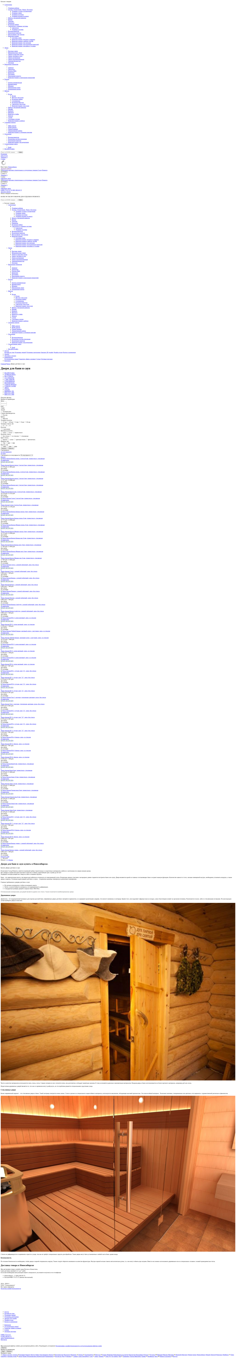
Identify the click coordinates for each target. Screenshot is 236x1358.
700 (4, 443)
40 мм (11, 422)
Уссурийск (114, 1356)
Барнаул (27, 1355)
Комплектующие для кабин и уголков (24, 46)
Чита (156, 1356)
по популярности (6, 452)
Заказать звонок (6, 192)
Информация (8, 357)
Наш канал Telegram (7, 1293)
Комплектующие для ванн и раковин (23, 39)
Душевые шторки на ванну (20, 16)
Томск (96, 1356)
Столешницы (16, 101)
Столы (10, 117)
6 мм (16, 422)
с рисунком (6, 429)
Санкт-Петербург (83, 1356)
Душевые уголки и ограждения (22, 11)
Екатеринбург (89, 1355)
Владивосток (59, 1355)
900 (14, 443)
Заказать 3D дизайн (47, 352)
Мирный (160, 1355)
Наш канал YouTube (7, 1292)
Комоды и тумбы (13, 114)
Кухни (14, 96)
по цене (3, 453)
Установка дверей (20, 352)
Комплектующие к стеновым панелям (20, 132)
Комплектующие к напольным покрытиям (21, 77)
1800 (4, 446)
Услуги (6, 351)
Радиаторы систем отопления (17, 139)
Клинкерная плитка (14, 89)
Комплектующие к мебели (16, 121)
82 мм (28, 422)
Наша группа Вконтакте (8, 1290)
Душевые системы (17, 29)
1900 (9, 446)
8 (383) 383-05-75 (16, 190)
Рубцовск (68, 1356)
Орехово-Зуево (12, 1356)
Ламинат (11, 67)
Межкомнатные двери (15, 53)
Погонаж (11, 62)
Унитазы (11, 21)
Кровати (10, 111)
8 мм (22, 422)
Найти (20, 152)
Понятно (3, 1347)
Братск (51, 1355)
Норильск (219, 1355)
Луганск (152, 1355)
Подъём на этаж (9, 352)
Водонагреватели (13, 31)
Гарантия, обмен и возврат (27, 359)
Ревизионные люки (14, 87)
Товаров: (4, 175)
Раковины (11, 23)
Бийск (37, 1355)
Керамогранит (12, 84)
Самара (75, 1356)
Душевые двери (17, 13)
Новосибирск (12, 167)
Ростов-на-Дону (60, 1356)
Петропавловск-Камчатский (36, 1356)
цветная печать (20, 439)
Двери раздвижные (14, 58)
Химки (143, 1356)
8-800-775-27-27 (6, 190)
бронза (5, 439)
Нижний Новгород (182, 1355)
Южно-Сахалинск (165, 1356)
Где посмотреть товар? (11, 359)
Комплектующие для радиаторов (18, 142)
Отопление (7, 134)
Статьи (38, 359)
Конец (11, 860)
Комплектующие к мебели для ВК (22, 41)
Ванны (10, 19)
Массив (5, 418)
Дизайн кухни (58, 352)
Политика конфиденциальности (11, 1288)
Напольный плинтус (14, 76)
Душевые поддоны (18, 14)
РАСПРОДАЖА (9, 149)
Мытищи (171, 1355)
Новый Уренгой (211, 1355)
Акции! (6, 354)
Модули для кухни (18, 97)
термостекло (18, 432)
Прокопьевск (49, 1356)
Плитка (6, 79)
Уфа (119, 1356)
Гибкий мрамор (13, 129)
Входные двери (13, 51)
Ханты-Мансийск (135, 1356)
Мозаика (11, 86)
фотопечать (31, 439)
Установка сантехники (33, 352)
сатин (11, 439)
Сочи (91, 1356)
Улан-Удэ (108, 1356)
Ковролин (11, 72)
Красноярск (139, 1355)
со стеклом (15, 436)
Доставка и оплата (10, 356)
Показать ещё (5, 856)
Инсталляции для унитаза (16, 34)
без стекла (6, 436)
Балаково (22, 1355)
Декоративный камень (15, 130)
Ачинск (15, 1355)
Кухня (10, 94)
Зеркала (10, 116)
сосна (10, 432)
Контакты (7, 361)
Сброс (3, 1351)
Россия (5, 415)
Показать (9, 1351)
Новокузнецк (192, 1355)
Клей (9, 147)
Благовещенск (44, 1355)
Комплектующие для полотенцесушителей (25, 44)
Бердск (33, 1355)
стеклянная (24, 436)
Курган (146, 1355)
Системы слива (16, 38)
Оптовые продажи (47, 359)
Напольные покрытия (11, 64)
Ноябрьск (226, 1355)
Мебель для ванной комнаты (17, 18)
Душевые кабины (13, 8)
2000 (15, 446)
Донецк (80, 1355)
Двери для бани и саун (15, 56)
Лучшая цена (7, 411)
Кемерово (110, 1355)
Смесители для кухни (18, 104)
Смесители (15, 28)
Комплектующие (13, 36)
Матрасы (11, 112)
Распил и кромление (69, 352)
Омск (232, 1355)
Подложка (11, 74)
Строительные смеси (11, 144)
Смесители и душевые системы (18, 26)
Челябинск (151, 1356)
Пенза (20, 1356)
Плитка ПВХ (12, 71)
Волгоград (67, 1355)
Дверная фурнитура (14, 61)
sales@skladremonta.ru (7, 1338)
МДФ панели (12, 127)
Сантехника (8, 4)
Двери (6, 48)
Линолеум (11, 69)
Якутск (175, 1356)
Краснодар (132, 1355)
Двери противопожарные (16, 59)
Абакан (4, 1355)
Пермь (25, 1356)
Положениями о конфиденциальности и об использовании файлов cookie (78, 1346)
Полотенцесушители (14, 33)
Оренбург (4, 1356)
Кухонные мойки (13, 24)
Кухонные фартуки (18, 102)
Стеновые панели (10, 122)
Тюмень (101, 1356)
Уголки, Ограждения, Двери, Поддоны (20, 9)
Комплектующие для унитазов (21, 43)
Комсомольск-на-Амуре (120, 1355)
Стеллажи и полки (14, 119)
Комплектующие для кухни (20, 106)
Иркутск (97, 1355)
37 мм (5, 422)
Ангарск (10, 1355)
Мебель (6, 91)
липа (4, 432)
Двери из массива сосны (16, 54)
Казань (104, 1355)
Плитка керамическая (15, 82)
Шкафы (10, 109)
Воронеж (73, 1355)
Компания (7, 1325)
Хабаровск (126, 1356)
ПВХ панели (12, 126)
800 (9, 443)
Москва (165, 1355)
